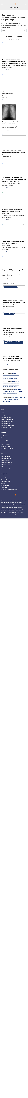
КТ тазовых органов (6, 464)
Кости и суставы (5, 444)
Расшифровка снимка (6, 477)
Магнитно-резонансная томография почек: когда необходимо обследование (13, 243)
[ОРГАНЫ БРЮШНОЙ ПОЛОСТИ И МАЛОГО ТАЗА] (14, 353)
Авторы (3, 483)
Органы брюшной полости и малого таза (11, 442)
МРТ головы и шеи (6, 413)
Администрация (5, 485)
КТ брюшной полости (6, 462)
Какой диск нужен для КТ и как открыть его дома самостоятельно (14, 399)
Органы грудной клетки (7, 440)
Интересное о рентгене (7, 448)
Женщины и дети (5, 446)
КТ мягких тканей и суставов (8, 466)
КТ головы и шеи (5, 456)
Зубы (2, 437)
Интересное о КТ (5, 469)
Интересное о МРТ (6, 427)
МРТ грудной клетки (6, 415)
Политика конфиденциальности (9, 489)
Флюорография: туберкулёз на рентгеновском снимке (11, 123)
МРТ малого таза (5, 423)
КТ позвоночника (5, 460)
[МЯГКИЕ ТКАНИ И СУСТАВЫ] (14, 297)
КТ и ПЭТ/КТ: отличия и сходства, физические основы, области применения (12, 211)
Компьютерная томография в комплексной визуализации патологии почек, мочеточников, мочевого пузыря (14, 61)
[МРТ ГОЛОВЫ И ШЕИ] (14, 325)
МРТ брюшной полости (7, 421)
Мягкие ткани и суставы (7, 419)
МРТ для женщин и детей (7, 425)
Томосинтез (4, 487)
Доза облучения (5, 479)
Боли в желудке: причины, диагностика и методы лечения (12, 357)
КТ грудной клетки (6, 458)
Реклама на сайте (5, 481)
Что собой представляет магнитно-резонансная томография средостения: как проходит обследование (14, 179)
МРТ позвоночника (6, 417)
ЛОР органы (4, 435)
